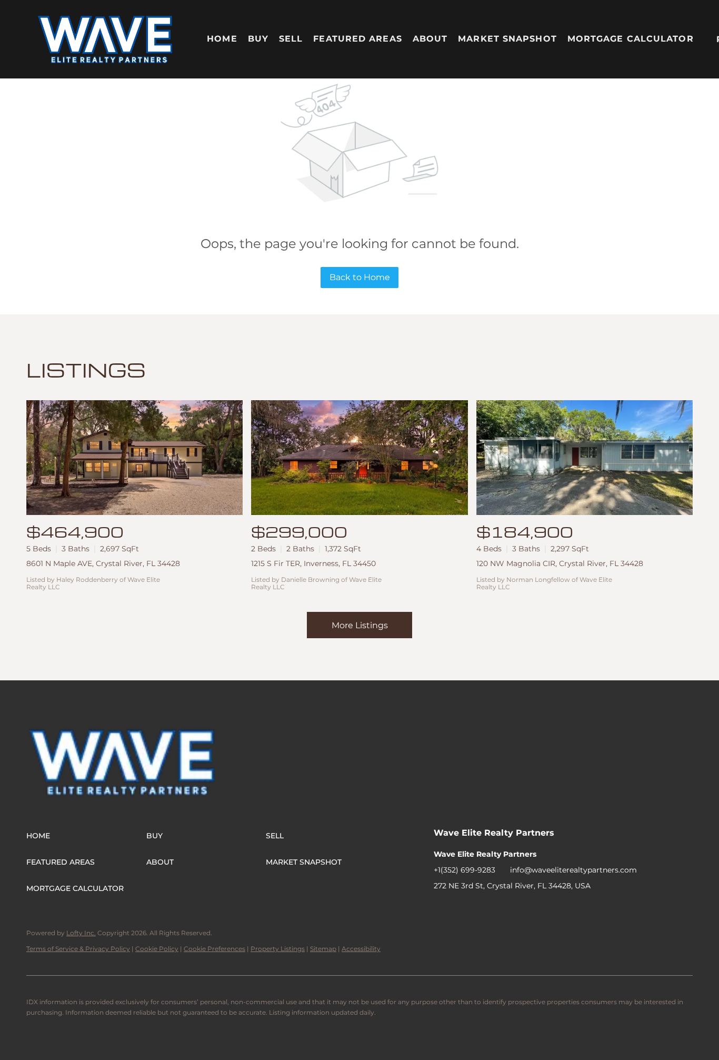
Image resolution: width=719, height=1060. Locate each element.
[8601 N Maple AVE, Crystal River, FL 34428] (134, 457)
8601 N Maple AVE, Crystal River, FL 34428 (103, 563)
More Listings (360, 625)
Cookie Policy (156, 949)
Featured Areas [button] (357, 39)
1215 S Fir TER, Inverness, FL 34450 (313, 563)
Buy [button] (258, 39)
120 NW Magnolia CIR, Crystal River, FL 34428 (559, 563)
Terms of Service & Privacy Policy (78, 949)
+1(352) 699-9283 (464, 870)
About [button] (430, 39)
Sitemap (323, 949)
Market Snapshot (507, 39)
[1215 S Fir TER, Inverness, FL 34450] (359, 457)
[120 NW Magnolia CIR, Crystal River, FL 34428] (584, 457)
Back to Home (359, 277)
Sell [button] (291, 39)
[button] (105, 39)
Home (222, 39)
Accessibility (361, 949)
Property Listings (278, 949)
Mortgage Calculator (630, 39)
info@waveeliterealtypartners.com (573, 870)
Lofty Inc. (81, 933)
